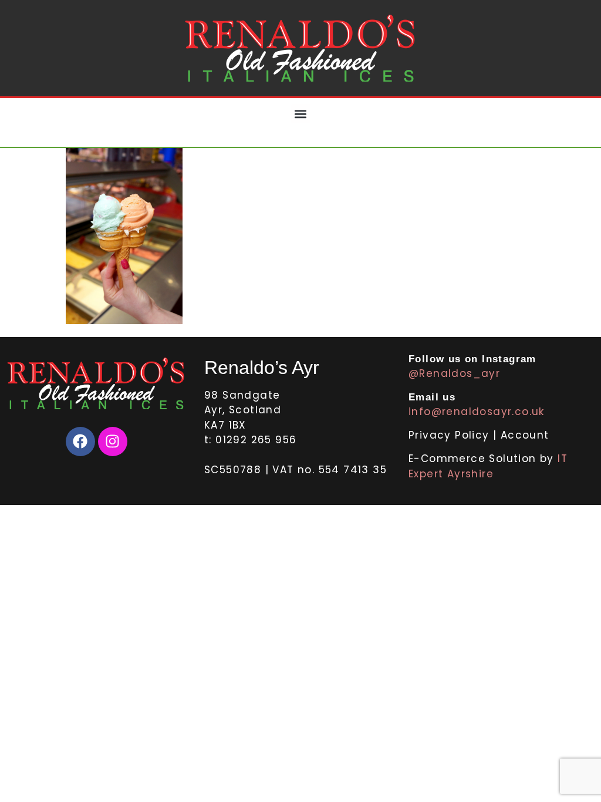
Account (525, 435)
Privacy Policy (450, 435)
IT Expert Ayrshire (488, 466)
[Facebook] (80, 441)
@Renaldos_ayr (454, 373)
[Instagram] (112, 441)
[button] (300, 113)
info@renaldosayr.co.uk (476, 412)
